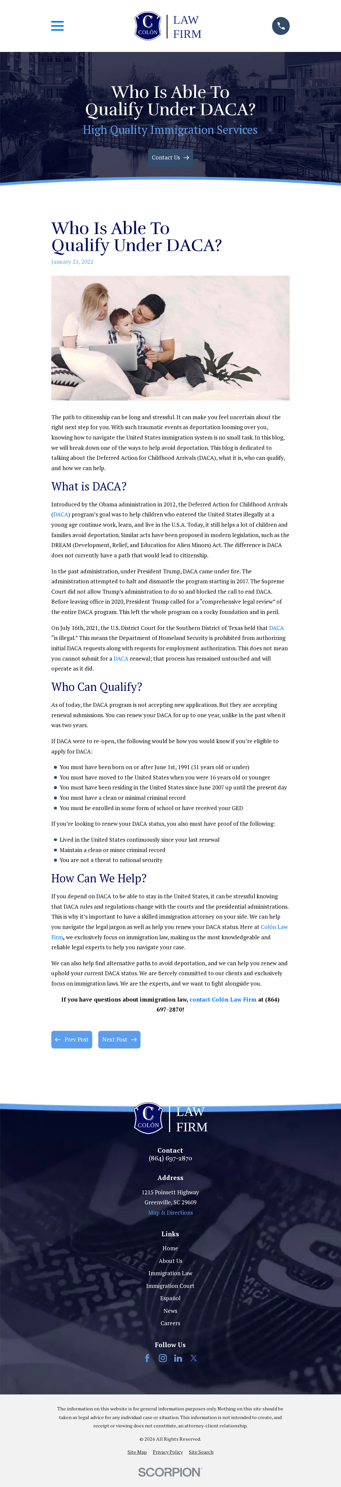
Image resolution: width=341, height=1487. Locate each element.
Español (170, 1298)
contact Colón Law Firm (222, 999)
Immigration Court (170, 1286)
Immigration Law (170, 1273)
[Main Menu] (57, 26)
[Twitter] (194, 1358)
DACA (60, 514)
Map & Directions (170, 1212)
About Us (170, 1261)
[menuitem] (137, 1452)
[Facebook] (147, 1358)
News (170, 1311)
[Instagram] (163, 1358)
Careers (170, 1323)
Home (170, 1248)
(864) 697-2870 (170, 1158)
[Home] (168, 26)
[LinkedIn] (178, 1358)
